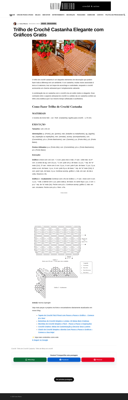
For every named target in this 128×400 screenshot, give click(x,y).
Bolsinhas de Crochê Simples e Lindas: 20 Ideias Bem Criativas (63, 321)
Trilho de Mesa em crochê (44, 348)
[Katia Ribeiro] (64, 6)
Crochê (13, 348)
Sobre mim (91, 15)
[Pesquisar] (124, 15)
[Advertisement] (64, 205)
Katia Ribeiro (24, 23)
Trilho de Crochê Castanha (26, 348)
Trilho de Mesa (51, 23)
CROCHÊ (43, 23)
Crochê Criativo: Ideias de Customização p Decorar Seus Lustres (64, 327)
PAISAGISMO (81, 15)
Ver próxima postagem (64, 379)
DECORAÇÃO (70, 15)
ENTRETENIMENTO (58, 15)
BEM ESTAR (46, 15)
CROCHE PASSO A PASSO (25, 15)
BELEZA (37, 15)
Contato (100, 15)
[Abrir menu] (11, 15)
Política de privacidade (114, 15)
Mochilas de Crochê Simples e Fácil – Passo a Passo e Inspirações (65, 324)
